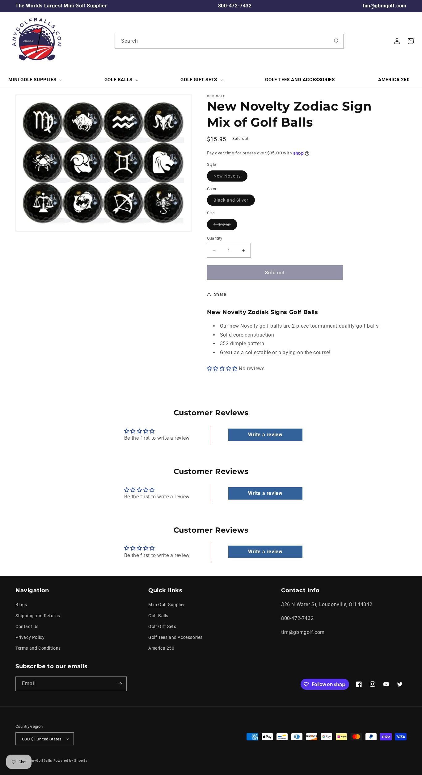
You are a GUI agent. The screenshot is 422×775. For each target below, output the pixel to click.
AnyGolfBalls (41, 761)
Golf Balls (158, 615)
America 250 (161, 648)
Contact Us (27, 626)
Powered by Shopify (70, 761)
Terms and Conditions (38, 648)
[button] (35, 80)
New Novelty (230, 177)
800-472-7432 (235, 6)
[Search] (337, 41)
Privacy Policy (29, 637)
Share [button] (220, 294)
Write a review (265, 435)
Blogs (21, 604)
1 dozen (225, 226)
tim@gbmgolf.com (385, 6)
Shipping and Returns (37, 615)
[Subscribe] (119, 684)
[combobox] (229, 41)
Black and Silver (234, 201)
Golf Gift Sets (162, 626)
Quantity (214, 238)
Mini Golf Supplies (167, 604)
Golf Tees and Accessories (175, 637)
